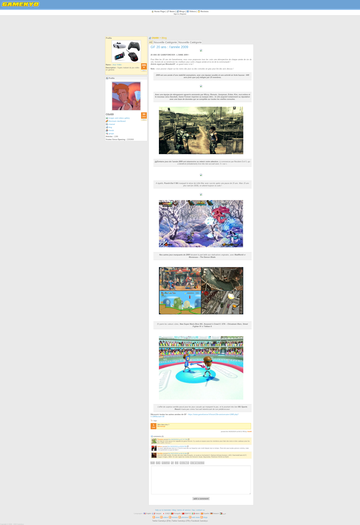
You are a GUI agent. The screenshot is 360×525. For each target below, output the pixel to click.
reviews (205, 11)
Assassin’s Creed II (212, 324)
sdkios (159, 446)
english (148, 513)
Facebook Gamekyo (199, 521)
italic (158, 463)
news (172, 11)
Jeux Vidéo (117, 65)
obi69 (110, 114)
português (177, 513)
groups (111, 133)
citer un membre (197, 463)
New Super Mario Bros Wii (191, 324)
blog (110, 127)
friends (111, 130)
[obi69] (126, 110)
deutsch (216, 513)
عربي (224, 513)
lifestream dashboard (117, 121)
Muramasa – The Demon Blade (202, 257)
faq (193, 510)
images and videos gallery (119, 118)
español (206, 513)
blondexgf (161, 426)
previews (184, 517)
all (150, 42)
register (183, 14)
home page (159, 11)
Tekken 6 (208, 326)
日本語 (167, 513)
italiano (197, 513)
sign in (176, 14)
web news (196, 517)
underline (165, 463)
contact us (200, 510)
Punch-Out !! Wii (171, 183)
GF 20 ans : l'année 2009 (169, 47)
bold (152, 463)
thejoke (160, 439)
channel (112, 124)
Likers (144, 70)
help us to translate (163, 510)
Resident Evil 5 (240, 161)
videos (192, 11)
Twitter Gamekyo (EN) (161, 521)
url (172, 463)
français (158, 513)
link (176, 463)
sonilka (160, 453)
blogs (182, 11)
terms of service (184, 510)
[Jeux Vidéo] (126, 63)
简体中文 (188, 513)
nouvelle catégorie (165, 42)
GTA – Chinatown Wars (232, 324)
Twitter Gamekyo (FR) (181, 521)
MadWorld (239, 255)
